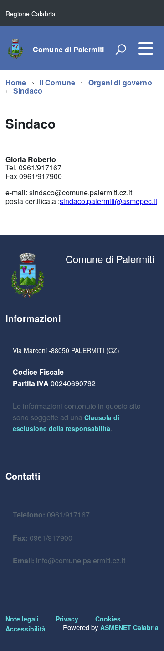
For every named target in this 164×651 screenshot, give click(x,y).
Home (15, 82)
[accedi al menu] (145, 48)
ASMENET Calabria (129, 627)
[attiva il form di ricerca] (120, 49)
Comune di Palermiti (68, 49)
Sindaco (27, 90)
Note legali (22, 618)
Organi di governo (120, 82)
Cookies (108, 618)
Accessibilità (25, 628)
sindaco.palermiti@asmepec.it (108, 201)
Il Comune (57, 82)
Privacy (67, 618)
